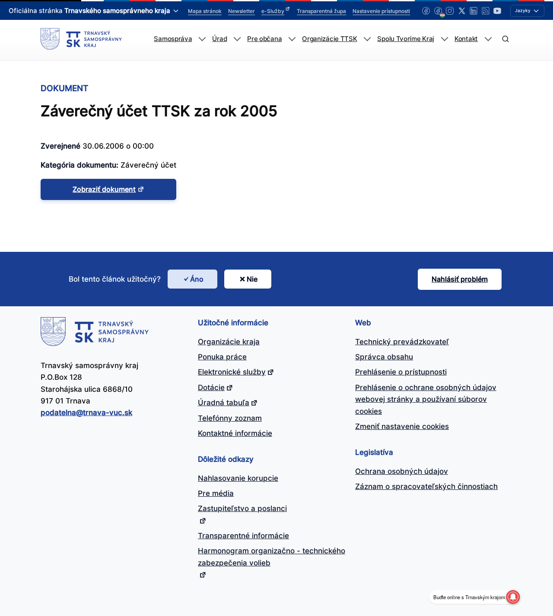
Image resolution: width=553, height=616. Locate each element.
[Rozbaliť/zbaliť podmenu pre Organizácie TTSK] (367, 39)
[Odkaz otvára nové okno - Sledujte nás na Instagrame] (449, 10)
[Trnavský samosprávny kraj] (81, 39)
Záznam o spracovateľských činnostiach (426, 486)
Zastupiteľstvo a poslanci (242, 508)
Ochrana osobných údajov (401, 471)
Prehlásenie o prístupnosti (401, 372)
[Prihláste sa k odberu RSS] (485, 10)
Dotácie (211, 387)
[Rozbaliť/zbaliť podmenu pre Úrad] (237, 39)
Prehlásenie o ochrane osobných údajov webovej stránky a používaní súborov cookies (425, 399)
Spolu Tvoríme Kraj (405, 39)
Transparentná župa (321, 11)
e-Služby (272, 11)
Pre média (216, 493)
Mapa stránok (205, 11)
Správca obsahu (384, 356)
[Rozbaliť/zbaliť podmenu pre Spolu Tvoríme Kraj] (444, 39)
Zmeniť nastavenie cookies (402, 426)
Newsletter (241, 11)
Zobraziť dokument (104, 189)
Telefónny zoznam (230, 418)
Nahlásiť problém (460, 279)
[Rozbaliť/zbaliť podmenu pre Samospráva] (202, 39)
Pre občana (264, 39)
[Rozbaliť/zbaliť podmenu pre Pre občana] (292, 39)
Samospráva (173, 39)
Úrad (219, 39)
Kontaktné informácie (235, 433)
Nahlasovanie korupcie (238, 478)
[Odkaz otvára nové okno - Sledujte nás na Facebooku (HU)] (438, 10)
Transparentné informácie (243, 535)
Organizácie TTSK (329, 39)
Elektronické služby (232, 372)
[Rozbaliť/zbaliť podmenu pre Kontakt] (488, 39)
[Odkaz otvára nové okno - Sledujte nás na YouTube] (497, 10)
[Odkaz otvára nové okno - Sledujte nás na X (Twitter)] (462, 10)
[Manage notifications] (513, 597)
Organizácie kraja (229, 341)
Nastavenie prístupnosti (381, 11)
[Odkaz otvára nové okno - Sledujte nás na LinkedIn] (473, 10)
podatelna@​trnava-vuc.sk (86, 412)
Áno (196, 279)
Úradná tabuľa (223, 402)
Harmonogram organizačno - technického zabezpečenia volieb (271, 556)
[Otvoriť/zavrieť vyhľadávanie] (505, 39)
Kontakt (466, 39)
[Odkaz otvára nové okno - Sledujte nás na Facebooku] (426, 10)
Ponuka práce (222, 356)
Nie (252, 279)
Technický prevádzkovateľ (402, 341)
